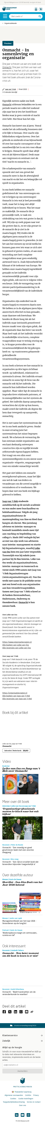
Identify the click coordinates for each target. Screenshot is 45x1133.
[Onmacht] (10, 728)
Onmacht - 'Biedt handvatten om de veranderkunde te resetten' (19, 993)
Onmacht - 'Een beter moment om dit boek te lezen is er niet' (20, 954)
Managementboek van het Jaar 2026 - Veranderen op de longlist (19, 922)
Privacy (36, 1095)
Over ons (22, 1105)
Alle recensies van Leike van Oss (16, 648)
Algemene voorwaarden (14, 1095)
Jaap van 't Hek (10, 89)
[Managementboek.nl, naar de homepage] (9, 10)
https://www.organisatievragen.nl (17, 642)
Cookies (13, 1099)
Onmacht (6, 67)
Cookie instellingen (25, 1099)
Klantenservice (10, 1035)
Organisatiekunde (10, 23)
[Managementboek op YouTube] (22, 1115)
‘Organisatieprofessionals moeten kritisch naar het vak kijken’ (20, 811)
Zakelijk (6, 1041)
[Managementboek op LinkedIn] (16, 1115)
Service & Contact (33, 1102)
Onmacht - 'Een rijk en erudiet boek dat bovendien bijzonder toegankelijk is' (20, 863)
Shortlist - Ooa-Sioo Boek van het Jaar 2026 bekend (22, 883)
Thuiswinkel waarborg (22, 1092)
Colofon (28, 1095)
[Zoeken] (40, 16)
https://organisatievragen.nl (14, 693)
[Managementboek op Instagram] (28, 1115)
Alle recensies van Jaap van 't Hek (17, 699)
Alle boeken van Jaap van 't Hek (16, 696)
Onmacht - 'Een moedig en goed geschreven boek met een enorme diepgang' (18, 850)
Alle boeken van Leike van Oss (15, 645)
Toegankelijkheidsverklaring (14, 1102)
